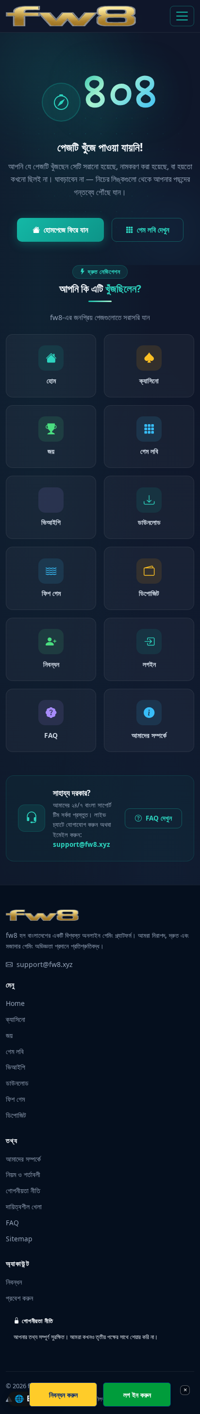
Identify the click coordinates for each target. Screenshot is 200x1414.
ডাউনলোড (17, 1083)
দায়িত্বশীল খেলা (24, 1206)
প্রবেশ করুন (19, 1298)
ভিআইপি (15, 1067)
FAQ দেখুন (159, 818)
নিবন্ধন (14, 1282)
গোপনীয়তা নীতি (23, 1190)
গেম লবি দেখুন (153, 229)
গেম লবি (15, 1051)
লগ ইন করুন (137, 1394)
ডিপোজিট (16, 1115)
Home (15, 1003)
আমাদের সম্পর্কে (23, 1158)
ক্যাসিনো (15, 1019)
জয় (9, 1035)
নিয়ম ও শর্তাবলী (23, 1174)
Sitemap (19, 1238)
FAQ (12, 1222)
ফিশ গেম (15, 1099)
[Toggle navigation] (182, 16)
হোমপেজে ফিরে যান (66, 229)
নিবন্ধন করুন (63, 1394)
